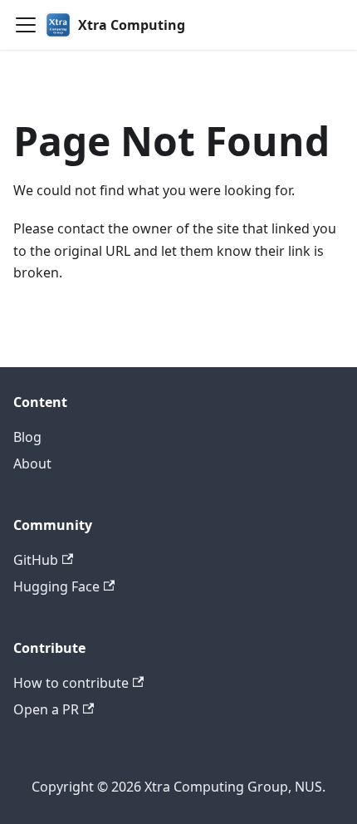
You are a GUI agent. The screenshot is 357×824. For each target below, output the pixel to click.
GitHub (35, 560)
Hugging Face (56, 586)
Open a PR (46, 709)
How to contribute (71, 683)
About (32, 463)
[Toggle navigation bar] (25, 24)
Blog (27, 437)
